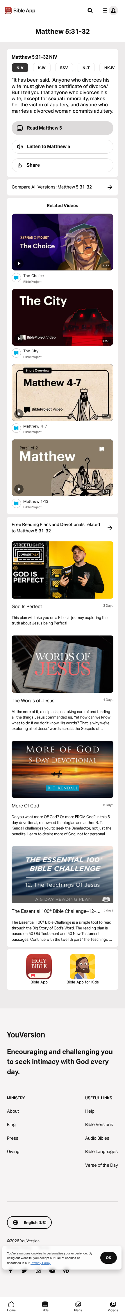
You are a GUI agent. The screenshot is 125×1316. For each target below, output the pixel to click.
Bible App (39, 982)
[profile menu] (109, 10)
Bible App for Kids (83, 982)
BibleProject (32, 282)
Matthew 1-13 (40, 501)
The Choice (38, 275)
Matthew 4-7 (39, 425)
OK (108, 1257)
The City (35, 350)
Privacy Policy (41, 1262)
